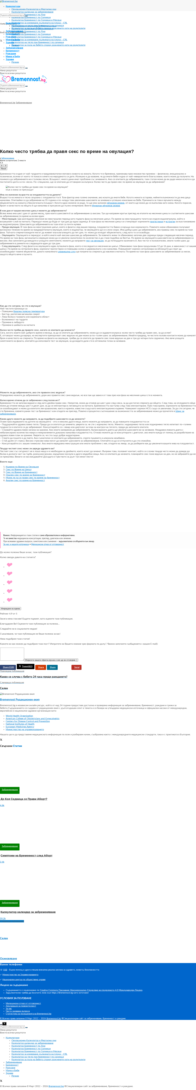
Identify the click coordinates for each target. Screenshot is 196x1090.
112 (5, 970)
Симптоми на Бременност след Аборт (26, 855)
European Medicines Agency (20, 727)
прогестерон (156, 221)
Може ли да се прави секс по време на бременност (33, 478)
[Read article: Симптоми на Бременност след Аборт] (98, 825)
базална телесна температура (29, 311)
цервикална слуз (66, 251)
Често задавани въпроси (18, 1011)
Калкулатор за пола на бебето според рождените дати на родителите (48, 45)
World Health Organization (19, 716)
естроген (170, 221)
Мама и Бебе (13, 56)
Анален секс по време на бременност (25, 480)
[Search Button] (26, 68)
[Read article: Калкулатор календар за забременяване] (98, 881)
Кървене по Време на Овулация (22, 467)
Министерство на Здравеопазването (20, 975)
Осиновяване (8, 958)
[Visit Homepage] (9, 1)
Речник (15, 62)
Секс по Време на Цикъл (18, 469)
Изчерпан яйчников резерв (106, 206)
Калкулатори (13, 6)
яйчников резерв (115, 203)
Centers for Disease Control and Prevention (28, 721)
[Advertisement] (98, 126)
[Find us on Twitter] (1, 41)
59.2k (3, 918)
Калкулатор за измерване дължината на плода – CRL (39, 23)
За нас (9, 1009)
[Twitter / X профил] (1, 740)
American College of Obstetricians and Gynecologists (32, 718)
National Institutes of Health (20, 724)
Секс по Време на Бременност (21, 472)
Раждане (11, 36)
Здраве (10, 59)
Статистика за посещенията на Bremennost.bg (28, 1014)
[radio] (101, 565)
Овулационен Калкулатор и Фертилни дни (33, 9)
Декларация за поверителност (21, 1006)
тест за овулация (95, 241)
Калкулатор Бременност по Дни (28, 15)
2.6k (2, 862)
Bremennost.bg (7, 103)
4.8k (2, 805)
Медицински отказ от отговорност (47, 544)
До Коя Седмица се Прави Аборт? (24, 798)
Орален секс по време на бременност (25, 475)
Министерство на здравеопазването (25, 729)
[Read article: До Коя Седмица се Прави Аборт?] (98, 768)
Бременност (13, 50)
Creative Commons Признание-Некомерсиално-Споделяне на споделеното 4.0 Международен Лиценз (91, 990)
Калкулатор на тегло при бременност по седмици (37, 42)
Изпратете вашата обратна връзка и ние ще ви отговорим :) (51, 660)
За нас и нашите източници (16, 544)
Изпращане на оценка (10, 609)
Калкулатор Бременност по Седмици (31, 17)
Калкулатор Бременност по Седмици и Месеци (36, 20)
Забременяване (14, 48)
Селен (4, 938)
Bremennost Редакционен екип (20, 699)
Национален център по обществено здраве (23, 980)
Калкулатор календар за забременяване (32, 12)
